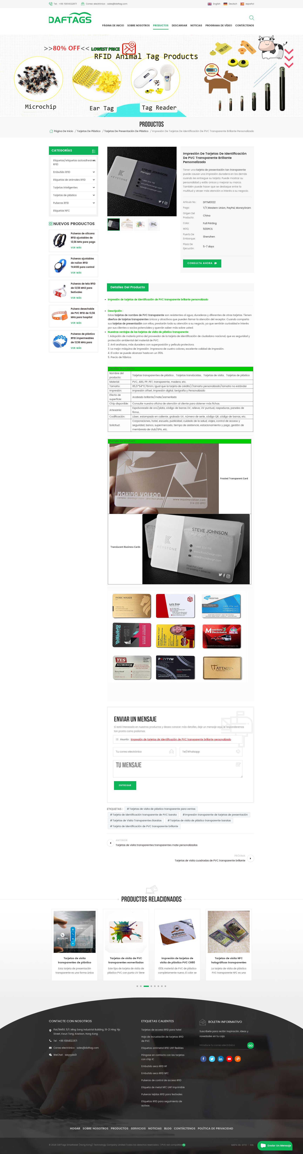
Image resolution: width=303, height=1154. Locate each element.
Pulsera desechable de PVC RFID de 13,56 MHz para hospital (83, 313)
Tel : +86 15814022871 (65, 4)
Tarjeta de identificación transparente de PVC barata (145, 815)
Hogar (75, 1128)
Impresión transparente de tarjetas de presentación (216, 815)
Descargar (179, 26)
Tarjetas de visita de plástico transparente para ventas (162, 809)
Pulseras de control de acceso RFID (161, 1080)
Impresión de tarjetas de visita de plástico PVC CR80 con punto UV (177, 960)
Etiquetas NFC (61, 211)
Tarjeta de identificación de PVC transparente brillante (145, 826)
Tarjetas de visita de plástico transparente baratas (200, 821)
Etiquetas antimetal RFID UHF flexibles (162, 1048)
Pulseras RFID (61, 203)
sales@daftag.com (88, 1048)
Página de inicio (113, 26)
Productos (161, 26)
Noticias (196, 26)
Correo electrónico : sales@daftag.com (106, 4)
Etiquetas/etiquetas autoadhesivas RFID (74, 162)
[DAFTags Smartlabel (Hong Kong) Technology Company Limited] (70, 17)
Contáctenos (244, 26)
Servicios (138, 1128)
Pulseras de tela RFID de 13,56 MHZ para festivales (83, 288)
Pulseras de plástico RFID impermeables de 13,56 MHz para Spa (83, 338)
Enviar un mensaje (279, 1146)
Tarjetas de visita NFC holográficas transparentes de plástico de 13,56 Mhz (228, 960)
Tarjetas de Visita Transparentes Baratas (137, 821)
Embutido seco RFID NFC (155, 1073)
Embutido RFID (61, 172)
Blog (167, 1128)
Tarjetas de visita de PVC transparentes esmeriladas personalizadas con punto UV (126, 960)
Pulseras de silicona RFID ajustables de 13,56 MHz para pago (83, 238)
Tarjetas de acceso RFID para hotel (161, 1030)
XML (252, 1145)
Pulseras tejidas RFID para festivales (161, 1094)
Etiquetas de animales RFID (69, 180)
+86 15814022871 (68, 1041)
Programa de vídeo (219, 26)
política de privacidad (215, 1128)
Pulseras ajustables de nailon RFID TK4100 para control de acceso (82, 263)
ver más (76, 247)
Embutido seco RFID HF (154, 1066)
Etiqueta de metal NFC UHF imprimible (163, 1087)
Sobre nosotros (138, 26)
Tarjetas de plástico (88, 131)
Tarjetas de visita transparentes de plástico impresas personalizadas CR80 (74, 960)
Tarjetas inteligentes (65, 188)
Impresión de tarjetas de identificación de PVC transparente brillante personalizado (181, 739)
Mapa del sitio (239, 1145)
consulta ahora (200, 263)
